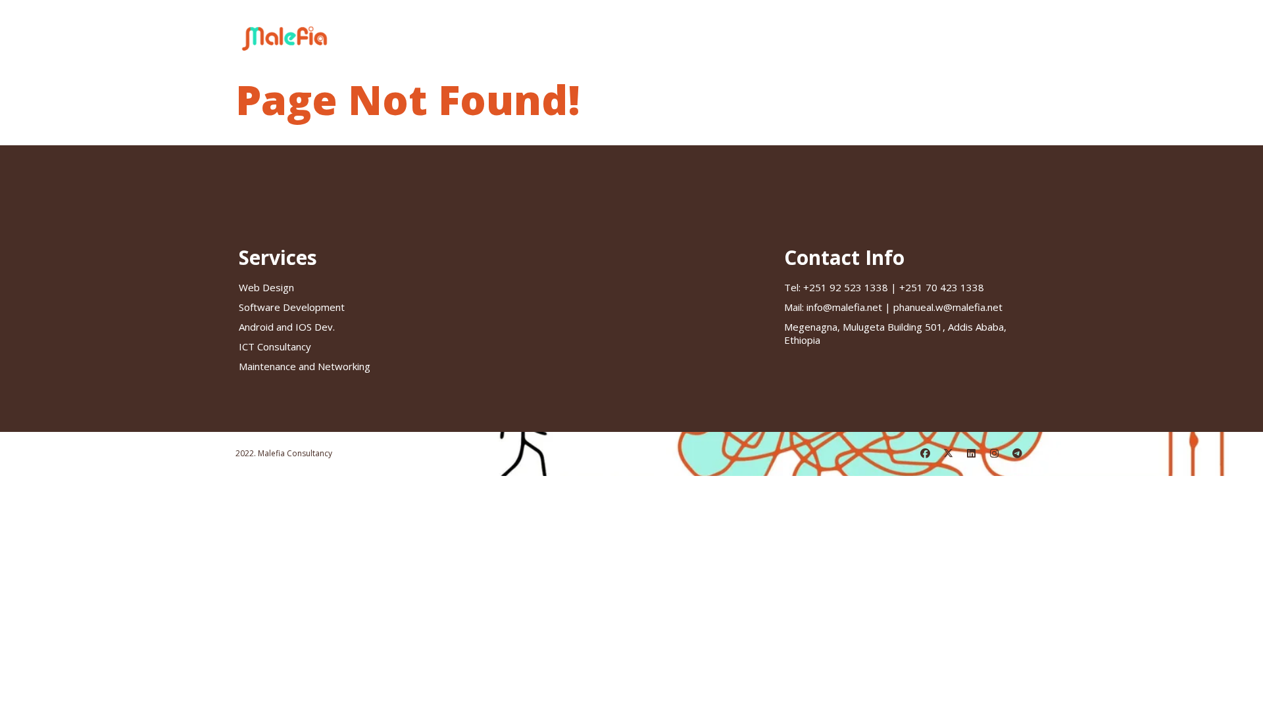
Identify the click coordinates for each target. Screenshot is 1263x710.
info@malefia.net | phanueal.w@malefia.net (893, 307)
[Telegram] (1017, 454)
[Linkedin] (971, 454)
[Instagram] (994, 454)
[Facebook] (925, 454)
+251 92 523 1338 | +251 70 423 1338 (884, 287)
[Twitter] (948, 454)
